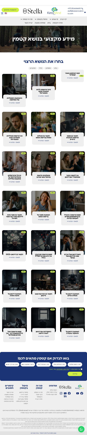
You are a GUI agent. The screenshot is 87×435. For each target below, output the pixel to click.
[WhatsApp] (81, 429)
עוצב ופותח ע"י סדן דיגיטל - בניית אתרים (43, 433)
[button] (53, 19)
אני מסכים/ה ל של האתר (64, 369)
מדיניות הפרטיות (62, 369)
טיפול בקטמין (24, 387)
